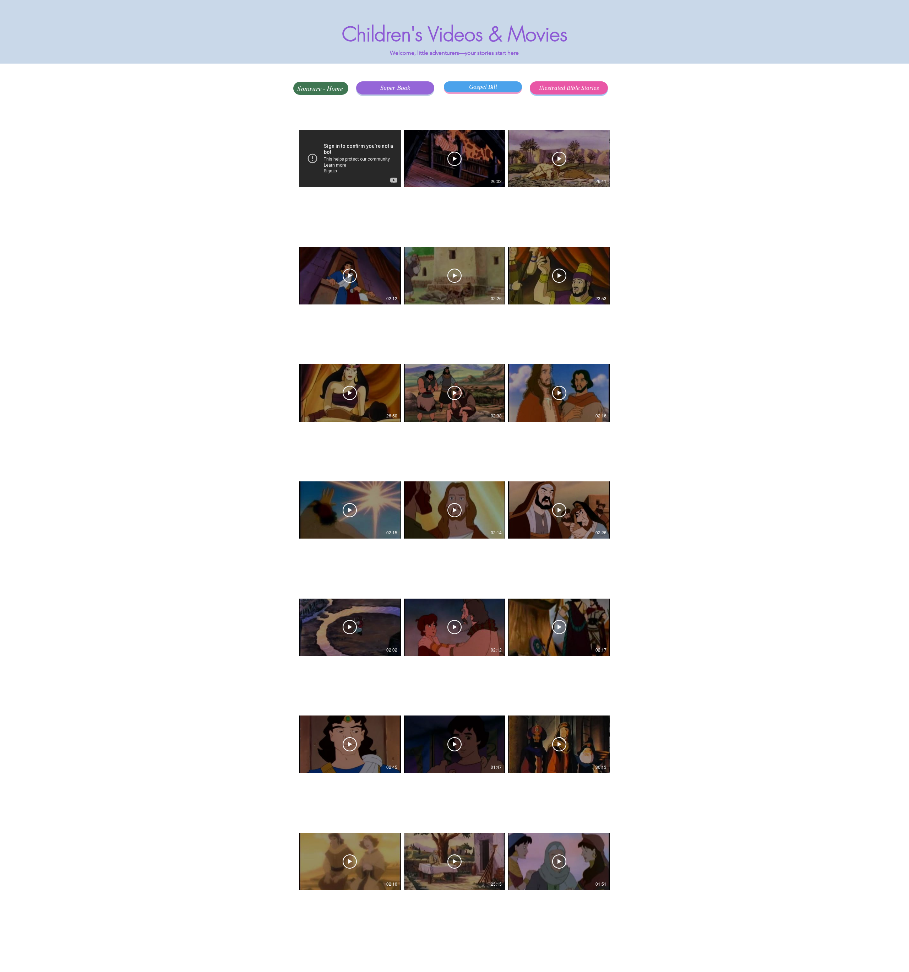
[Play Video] (454, 159)
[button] (332, 120)
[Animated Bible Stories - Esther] (350, 158)
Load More (454, 954)
